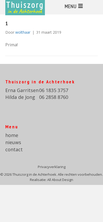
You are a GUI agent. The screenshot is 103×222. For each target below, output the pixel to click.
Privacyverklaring (51, 166)
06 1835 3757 (53, 90)
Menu (71, 6)
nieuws (13, 142)
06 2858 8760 (53, 97)
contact (14, 149)
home (11, 135)
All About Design (60, 179)
